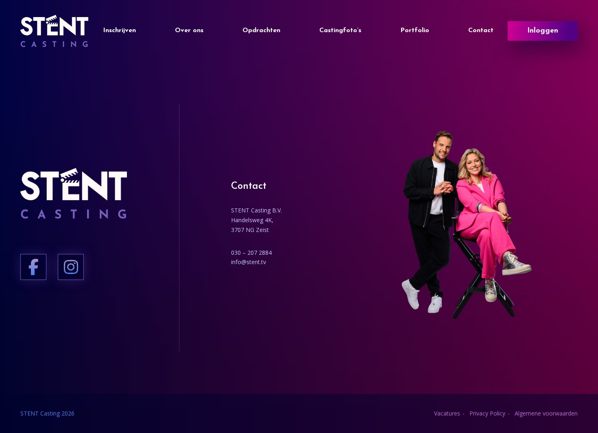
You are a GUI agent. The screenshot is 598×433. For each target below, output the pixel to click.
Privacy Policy (487, 413)
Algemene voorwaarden (546, 413)
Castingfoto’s (340, 30)
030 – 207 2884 (251, 252)
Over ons (189, 30)
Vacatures (447, 413)
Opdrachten (261, 30)
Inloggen (542, 31)
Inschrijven (119, 30)
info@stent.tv (248, 262)
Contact (480, 30)
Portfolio (414, 30)
